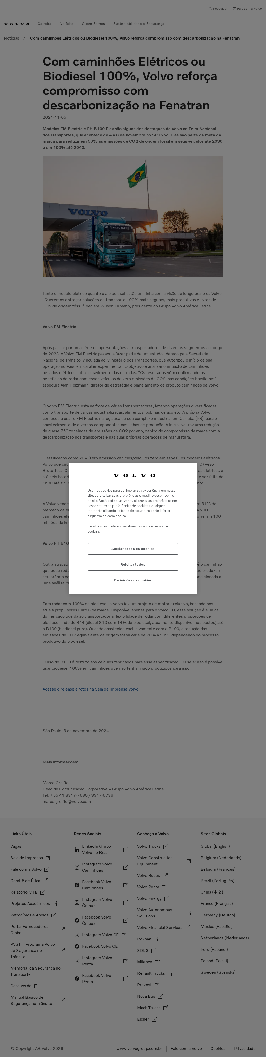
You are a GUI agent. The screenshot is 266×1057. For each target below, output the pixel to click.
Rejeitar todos (133, 564)
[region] (133, 528)
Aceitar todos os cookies (133, 549)
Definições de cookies (133, 580)
